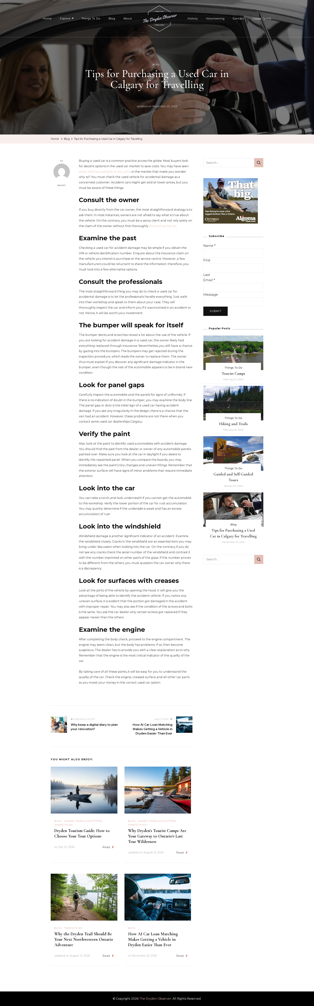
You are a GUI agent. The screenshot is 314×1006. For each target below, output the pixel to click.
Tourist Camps (233, 373)
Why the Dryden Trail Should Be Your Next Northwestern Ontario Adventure (83, 939)
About (127, 18)
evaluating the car (162, 226)
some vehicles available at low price (105, 171)
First (206, 260)
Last (206, 275)
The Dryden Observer (155, 998)
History (193, 18)
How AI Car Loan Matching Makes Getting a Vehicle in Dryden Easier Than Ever (153, 939)
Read (106, 847)
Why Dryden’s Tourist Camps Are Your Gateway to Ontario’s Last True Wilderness (157, 836)
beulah (61, 185)
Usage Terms (261, 18)
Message (210, 295)
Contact (238, 18)
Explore (65, 18)
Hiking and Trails (233, 423)
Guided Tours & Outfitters (83, 821)
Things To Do (91, 18)
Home (47, 18)
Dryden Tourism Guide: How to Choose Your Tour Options (82, 833)
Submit (215, 311)
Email (209, 280)
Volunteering (215, 18)
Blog (111, 18)
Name (209, 246)
